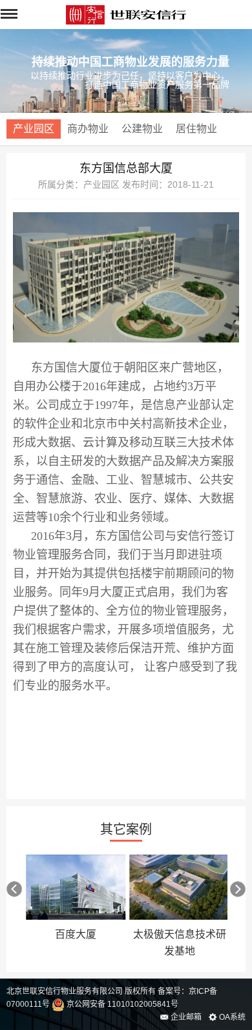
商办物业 (88, 128)
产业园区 (33, 128)
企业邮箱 (185, 1017)
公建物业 (142, 128)
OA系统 (231, 1017)
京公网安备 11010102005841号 (121, 1004)
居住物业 (196, 128)
